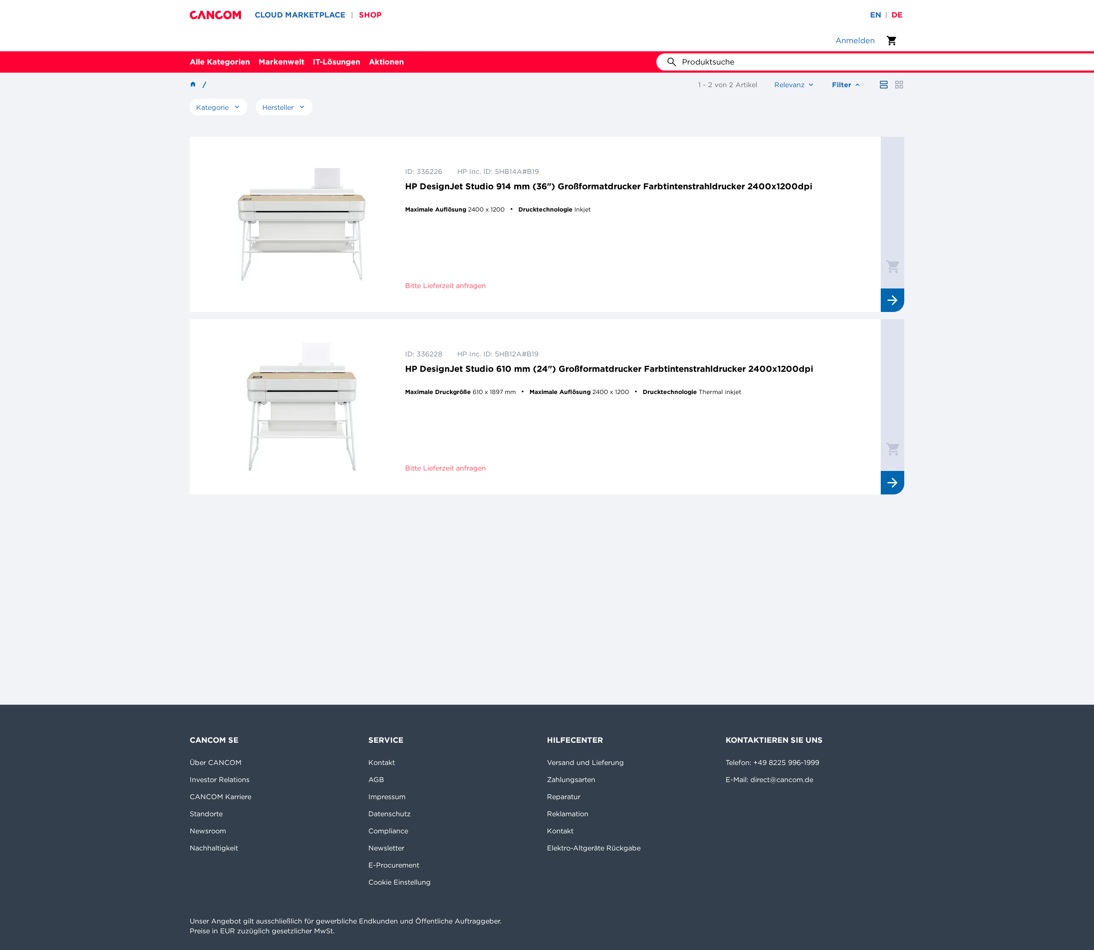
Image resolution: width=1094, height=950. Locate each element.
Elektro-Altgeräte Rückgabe (594, 848)
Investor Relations (220, 779)
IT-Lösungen (336, 62)
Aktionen (386, 62)
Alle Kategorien (220, 62)
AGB (376, 779)
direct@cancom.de (781, 779)
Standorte (206, 813)
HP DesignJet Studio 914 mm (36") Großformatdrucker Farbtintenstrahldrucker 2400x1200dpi (608, 186)
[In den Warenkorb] (892, 266)
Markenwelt (281, 62)
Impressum (387, 796)
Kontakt (381, 762)
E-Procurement (393, 865)
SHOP (370, 15)
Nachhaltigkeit (214, 848)
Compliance (388, 830)
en (875, 15)
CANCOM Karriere (220, 796)
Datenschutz (389, 813)
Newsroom (208, 830)
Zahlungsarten (571, 779)
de (897, 15)
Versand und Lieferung (585, 762)
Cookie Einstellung (399, 882)
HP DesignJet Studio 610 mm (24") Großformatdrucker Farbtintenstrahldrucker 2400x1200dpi (609, 368)
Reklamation (567, 813)
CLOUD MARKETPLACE (300, 15)
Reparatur (563, 796)
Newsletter (386, 848)
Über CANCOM (215, 762)
